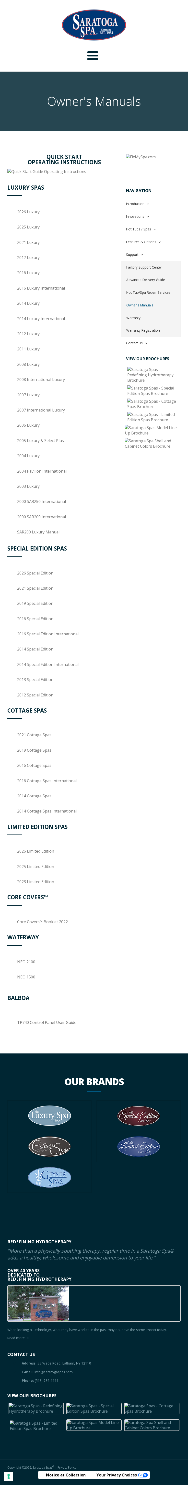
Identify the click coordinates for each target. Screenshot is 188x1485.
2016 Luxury (28, 272)
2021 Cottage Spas (34, 734)
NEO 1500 (26, 977)
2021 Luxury (28, 242)
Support (132, 254)
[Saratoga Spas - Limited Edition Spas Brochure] (153, 417)
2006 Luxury (28, 425)
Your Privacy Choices (116, 1475)
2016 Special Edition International (48, 634)
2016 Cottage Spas (34, 765)
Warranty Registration (143, 330)
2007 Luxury (28, 395)
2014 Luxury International (41, 318)
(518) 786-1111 (47, 1380)
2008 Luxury (28, 364)
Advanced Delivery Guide (145, 279)
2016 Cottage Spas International (47, 780)
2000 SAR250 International (41, 501)
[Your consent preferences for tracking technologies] (8, 1476)
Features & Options (141, 241)
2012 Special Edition (35, 695)
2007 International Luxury (41, 410)
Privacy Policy (67, 1467)
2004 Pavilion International (42, 471)
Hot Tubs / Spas (138, 229)
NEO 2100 (26, 962)
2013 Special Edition (35, 679)
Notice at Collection (66, 1475)
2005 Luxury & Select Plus (40, 440)
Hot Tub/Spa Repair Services (148, 292)
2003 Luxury (28, 486)
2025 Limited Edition (35, 866)
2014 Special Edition (35, 649)
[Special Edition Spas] (153, 390)
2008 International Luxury (41, 379)
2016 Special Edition (35, 618)
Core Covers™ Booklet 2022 (42, 921)
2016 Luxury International (41, 288)
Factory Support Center (144, 267)
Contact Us (134, 343)
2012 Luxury (28, 333)
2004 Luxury (28, 455)
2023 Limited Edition (35, 881)
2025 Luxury (28, 227)
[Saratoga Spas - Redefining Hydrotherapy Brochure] (153, 375)
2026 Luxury (28, 212)
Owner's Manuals (139, 305)
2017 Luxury (28, 257)
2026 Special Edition (35, 573)
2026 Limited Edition (35, 851)
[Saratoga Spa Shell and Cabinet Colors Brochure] (153, 443)
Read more (16, 1337)
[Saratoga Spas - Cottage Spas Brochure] (153, 404)
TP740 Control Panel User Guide (46, 1022)
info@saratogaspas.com (54, 1372)
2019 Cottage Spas (34, 750)
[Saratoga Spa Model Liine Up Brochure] (153, 430)
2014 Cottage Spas (34, 796)
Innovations (135, 216)
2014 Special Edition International (48, 664)
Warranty (133, 317)
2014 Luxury (28, 303)
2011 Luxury (28, 349)
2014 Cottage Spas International (47, 811)
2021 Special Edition (35, 588)
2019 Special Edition (35, 603)
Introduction (135, 203)
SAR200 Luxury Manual (38, 532)
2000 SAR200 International (41, 517)
